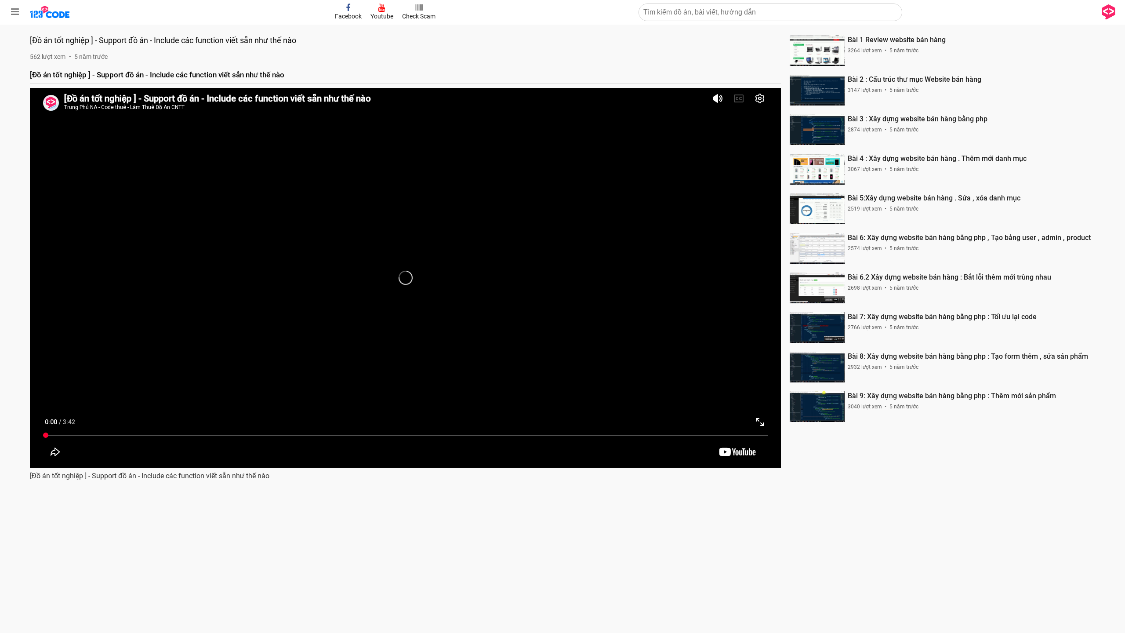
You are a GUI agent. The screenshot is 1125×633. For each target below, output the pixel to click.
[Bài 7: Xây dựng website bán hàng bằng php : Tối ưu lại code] (817, 327)
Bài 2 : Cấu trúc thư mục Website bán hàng (914, 79)
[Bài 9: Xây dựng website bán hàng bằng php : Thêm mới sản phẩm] (817, 406)
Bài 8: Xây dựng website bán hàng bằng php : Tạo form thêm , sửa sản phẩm (968, 356)
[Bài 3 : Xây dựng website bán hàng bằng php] (817, 129)
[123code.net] (49, 16)
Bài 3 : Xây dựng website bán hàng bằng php (917, 119)
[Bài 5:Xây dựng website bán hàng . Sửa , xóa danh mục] (817, 208)
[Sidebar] (15, 12)
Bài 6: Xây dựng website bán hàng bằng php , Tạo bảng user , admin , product (969, 237)
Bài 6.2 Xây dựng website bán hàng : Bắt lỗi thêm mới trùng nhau (949, 277)
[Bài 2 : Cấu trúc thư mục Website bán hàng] (817, 90)
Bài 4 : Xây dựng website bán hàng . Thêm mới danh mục (937, 158)
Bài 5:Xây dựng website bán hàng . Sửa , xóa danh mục (934, 198)
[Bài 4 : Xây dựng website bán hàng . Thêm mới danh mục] (817, 169)
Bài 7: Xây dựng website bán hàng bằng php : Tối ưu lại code (942, 317)
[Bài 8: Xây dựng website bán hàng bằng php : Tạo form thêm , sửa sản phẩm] (817, 367)
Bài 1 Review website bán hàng (897, 40)
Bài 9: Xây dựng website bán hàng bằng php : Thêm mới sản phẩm (952, 396)
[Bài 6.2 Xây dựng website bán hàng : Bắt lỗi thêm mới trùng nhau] (817, 288)
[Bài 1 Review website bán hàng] (817, 50)
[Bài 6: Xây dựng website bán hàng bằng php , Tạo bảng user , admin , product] (817, 248)
